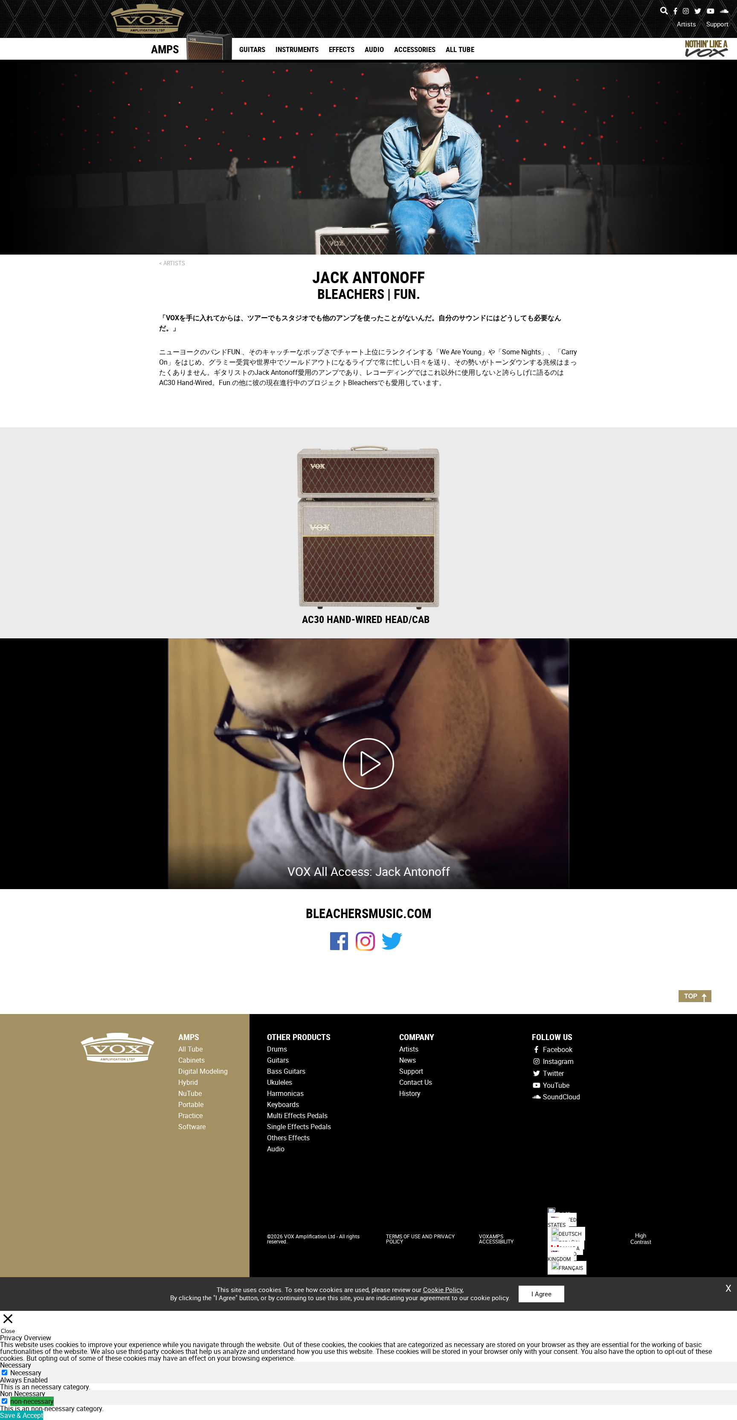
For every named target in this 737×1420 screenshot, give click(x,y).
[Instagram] (686, 11)
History (410, 1093)
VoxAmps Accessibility (496, 1239)
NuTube (190, 1093)
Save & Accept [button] (21, 1415)
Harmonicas (285, 1093)
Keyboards (283, 1104)
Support (717, 24)
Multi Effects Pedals (297, 1115)
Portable (190, 1104)
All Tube (460, 49)
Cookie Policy (442, 1289)
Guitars (252, 49)
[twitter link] (392, 947)
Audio (374, 49)
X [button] (728, 1285)
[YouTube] (710, 11)
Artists (686, 24)
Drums (277, 1049)
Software (192, 1126)
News (407, 1060)
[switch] (4, 1401)
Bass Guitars (286, 1071)
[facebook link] (339, 947)
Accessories (414, 49)
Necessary (25, 1372)
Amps (165, 49)
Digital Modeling (203, 1071)
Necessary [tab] (15, 1365)
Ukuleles (279, 1082)
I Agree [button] (541, 1294)
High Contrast (640, 1238)
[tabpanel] (368, 1386)
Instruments (297, 49)
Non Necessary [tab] (22, 1393)
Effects (341, 49)
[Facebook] (675, 11)
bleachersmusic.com (369, 913)
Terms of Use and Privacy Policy (420, 1239)
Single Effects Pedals (299, 1126)
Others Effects (288, 1137)
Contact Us (415, 1082)
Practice (190, 1115)
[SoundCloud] (724, 11)
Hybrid (188, 1082)
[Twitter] (697, 11)
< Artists (172, 263)
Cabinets (191, 1060)
